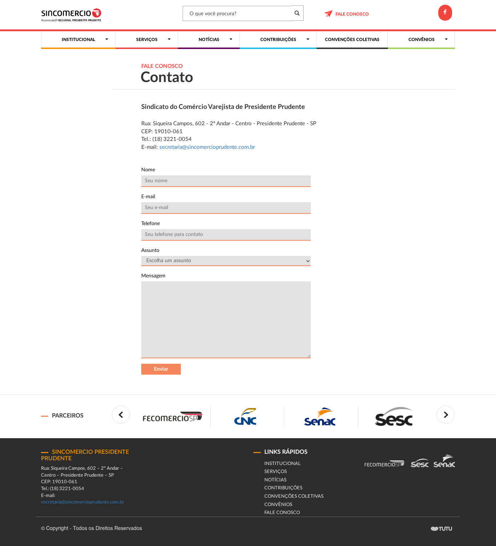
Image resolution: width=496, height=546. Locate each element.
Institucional (282, 463)
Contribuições (283, 488)
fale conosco (352, 14)
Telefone (150, 223)
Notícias (275, 480)
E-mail (148, 196)
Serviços (275, 471)
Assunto (150, 250)
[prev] (121, 415)
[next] (445, 415)
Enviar (161, 369)
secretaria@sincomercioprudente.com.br (207, 147)
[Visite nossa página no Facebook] (445, 13)
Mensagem (153, 275)
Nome (148, 169)
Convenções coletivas (294, 496)
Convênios (278, 504)
